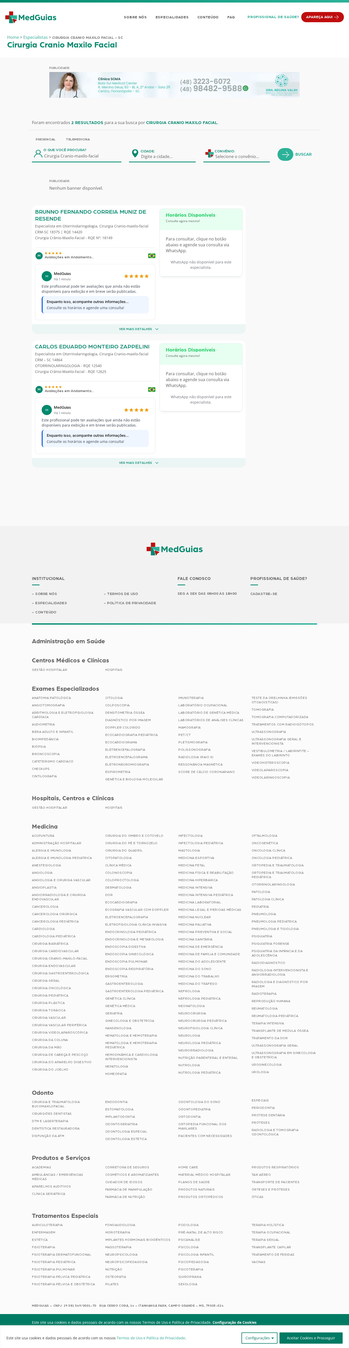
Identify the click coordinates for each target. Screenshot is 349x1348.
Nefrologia (189, 991)
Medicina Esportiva (196, 857)
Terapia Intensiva (268, 1023)
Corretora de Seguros (127, 1167)
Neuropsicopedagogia (126, 1262)
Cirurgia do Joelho (50, 1069)
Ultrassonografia (269, 731)
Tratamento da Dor (270, 1038)
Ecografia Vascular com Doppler (137, 909)
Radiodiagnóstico (269, 962)
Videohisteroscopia (270, 762)
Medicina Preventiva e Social (205, 931)
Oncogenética (265, 843)
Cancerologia (45, 906)
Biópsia (39, 746)
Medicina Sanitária (195, 939)
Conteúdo (208, 17)
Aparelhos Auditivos (51, 1186)
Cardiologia (43, 928)
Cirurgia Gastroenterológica (60, 973)
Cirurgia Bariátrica (50, 943)
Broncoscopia (46, 754)
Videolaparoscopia (270, 770)
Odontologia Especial (126, 1131)
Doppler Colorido (123, 727)
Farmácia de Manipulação (129, 1189)
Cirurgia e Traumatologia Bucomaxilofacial (56, 1104)
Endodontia (116, 1101)
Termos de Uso (122, 594)
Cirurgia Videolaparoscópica (60, 1032)
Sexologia (187, 1284)
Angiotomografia (48, 705)
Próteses (261, 1122)
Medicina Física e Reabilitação (206, 872)
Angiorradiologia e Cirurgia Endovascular (59, 897)
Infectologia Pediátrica (200, 843)
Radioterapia (264, 993)
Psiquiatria (262, 936)
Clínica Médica (118, 865)
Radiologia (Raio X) (195, 757)
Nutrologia (189, 1065)
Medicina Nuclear (194, 917)
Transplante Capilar (271, 1247)
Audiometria (43, 724)
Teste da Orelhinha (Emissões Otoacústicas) (279, 700)
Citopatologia (118, 857)
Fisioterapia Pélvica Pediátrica (61, 1276)
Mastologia (189, 850)
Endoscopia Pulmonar (126, 961)
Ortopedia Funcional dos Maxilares (202, 1126)
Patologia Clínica (268, 899)
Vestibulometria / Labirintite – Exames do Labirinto (280, 753)
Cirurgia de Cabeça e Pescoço (60, 1054)
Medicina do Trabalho (198, 976)
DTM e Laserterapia (50, 1121)
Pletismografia (192, 742)
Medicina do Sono (195, 968)
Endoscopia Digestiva (125, 946)
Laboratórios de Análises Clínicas (211, 720)
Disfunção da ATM (48, 1135)
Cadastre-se (263, 594)
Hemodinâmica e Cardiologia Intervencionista (131, 1057)
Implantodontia (120, 1116)
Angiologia (42, 872)
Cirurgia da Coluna (50, 1039)
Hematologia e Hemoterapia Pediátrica (131, 1045)
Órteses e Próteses (271, 1189)
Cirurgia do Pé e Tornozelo (131, 843)
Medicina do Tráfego (197, 983)
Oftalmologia (264, 835)
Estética (40, 1239)
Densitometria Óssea (125, 712)
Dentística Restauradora (56, 1128)
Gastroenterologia (124, 983)
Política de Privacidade (131, 603)
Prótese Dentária (268, 1115)
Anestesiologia (46, 865)
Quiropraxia (190, 1276)
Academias (41, 1167)
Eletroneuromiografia (127, 764)
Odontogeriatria (121, 1124)
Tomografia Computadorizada (280, 717)
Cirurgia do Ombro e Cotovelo (134, 835)
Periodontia (263, 1107)
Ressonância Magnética (200, 764)
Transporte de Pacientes (276, 1182)
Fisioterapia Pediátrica (54, 1262)
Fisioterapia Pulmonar (53, 1269)
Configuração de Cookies (235, 1322)
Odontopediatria (194, 1109)
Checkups (41, 768)
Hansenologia (118, 1028)
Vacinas (259, 1262)
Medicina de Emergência (200, 946)
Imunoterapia (191, 697)
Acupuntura (43, 835)
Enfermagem (43, 1232)
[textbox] (160, 156)
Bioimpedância (45, 739)
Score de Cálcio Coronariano (206, 771)
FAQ (231, 17)
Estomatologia (119, 1109)
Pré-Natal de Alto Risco (200, 1232)
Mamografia (189, 727)
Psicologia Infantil (196, 1254)
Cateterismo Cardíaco (53, 761)
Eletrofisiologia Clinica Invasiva (136, 924)
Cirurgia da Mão (47, 1047)
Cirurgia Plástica (48, 1002)
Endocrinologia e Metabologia (134, 939)
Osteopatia (115, 1276)
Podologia (188, 1224)
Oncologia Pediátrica (272, 857)
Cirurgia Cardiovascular (55, 951)
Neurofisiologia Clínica (200, 1028)
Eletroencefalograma (126, 757)
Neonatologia (191, 1005)
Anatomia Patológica (51, 697)
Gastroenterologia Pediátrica (134, 991)
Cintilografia (44, 776)
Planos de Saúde (194, 1182)
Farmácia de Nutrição (125, 1196)
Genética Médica (120, 1005)
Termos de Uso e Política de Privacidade (151, 1337)
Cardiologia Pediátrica (53, 936)
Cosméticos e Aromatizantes (132, 1174)
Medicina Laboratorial (199, 902)
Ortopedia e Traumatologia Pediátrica (278, 875)
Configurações (258, 1337)
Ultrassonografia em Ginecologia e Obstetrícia (284, 1055)
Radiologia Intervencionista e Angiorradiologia (280, 972)
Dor (109, 894)
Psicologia (188, 1247)
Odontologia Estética (126, 1138)
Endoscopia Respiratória (129, 968)
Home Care (188, 1167)
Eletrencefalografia (125, 749)
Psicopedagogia (193, 1262)
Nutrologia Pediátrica (199, 1072)
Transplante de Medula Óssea (280, 1030)
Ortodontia (189, 1116)
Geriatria (114, 1013)
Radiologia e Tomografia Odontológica (275, 1132)
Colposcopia (117, 705)
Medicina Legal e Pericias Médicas (209, 909)
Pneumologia (264, 914)
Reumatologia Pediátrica (275, 1015)
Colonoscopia (118, 872)
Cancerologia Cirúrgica (54, 914)
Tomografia (263, 709)
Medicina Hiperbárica (198, 880)
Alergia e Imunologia (51, 850)
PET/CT (184, 734)
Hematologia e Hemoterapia (131, 1035)
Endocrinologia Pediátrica (130, 931)
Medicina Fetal (191, 865)
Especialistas (35, 37)
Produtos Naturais (196, 1189)
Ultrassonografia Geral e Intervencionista (276, 741)
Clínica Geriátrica (48, 1193)
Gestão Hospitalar (49, 669)
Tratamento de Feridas (273, 1254)
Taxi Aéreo (261, 1174)
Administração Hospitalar (56, 843)
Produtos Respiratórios (275, 1167)
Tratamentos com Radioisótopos (283, 724)
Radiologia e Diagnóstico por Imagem (280, 984)
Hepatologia (117, 1066)
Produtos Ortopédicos (200, 1196)
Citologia (114, 697)
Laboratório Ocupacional (203, 705)
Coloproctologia (122, 880)
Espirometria (118, 771)
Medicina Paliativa (195, 924)
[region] (174, 1336)
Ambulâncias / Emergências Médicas (57, 1177)
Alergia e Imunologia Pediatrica (62, 857)
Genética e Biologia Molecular (134, 779)
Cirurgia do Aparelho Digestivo (62, 1062)
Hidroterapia (117, 1232)
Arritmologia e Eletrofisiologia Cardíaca (63, 715)
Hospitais (114, 669)
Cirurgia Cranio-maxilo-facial (123, 226)
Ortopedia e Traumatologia (278, 865)
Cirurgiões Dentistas (52, 1113)
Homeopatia (116, 1073)
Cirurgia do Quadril (124, 850)
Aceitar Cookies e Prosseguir (311, 1337)
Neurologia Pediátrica (199, 1043)
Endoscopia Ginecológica (129, 954)
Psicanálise (189, 1239)
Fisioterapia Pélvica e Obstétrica (63, 1284)
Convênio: (225, 151)
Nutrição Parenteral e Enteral (208, 1057)
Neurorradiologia (196, 1050)
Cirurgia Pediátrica (50, 995)
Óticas (258, 1196)
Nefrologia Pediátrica (199, 998)
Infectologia (190, 835)
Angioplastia (44, 887)
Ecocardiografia (121, 902)
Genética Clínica (120, 998)
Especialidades (172, 17)
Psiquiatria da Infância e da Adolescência (277, 953)
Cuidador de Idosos (124, 1182)
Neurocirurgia (192, 1013)
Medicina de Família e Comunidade (209, 954)
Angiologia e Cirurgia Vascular (61, 880)
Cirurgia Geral (46, 980)
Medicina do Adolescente (202, 961)
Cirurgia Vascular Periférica (59, 1025)
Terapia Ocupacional (271, 1232)
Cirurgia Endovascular (54, 965)
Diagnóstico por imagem (128, 720)
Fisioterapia (43, 1247)
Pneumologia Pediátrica (274, 921)
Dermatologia (118, 887)
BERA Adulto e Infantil (53, 731)
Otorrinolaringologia (80, 226)
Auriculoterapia (47, 1224)
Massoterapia (118, 1247)
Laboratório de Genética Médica (208, 712)
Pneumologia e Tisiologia (275, 928)
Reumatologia (265, 1008)
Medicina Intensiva (195, 887)
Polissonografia (194, 749)
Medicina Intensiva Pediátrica (205, 894)
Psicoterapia (190, 1269)
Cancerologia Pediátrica (55, 921)
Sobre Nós (135, 17)
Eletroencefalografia (126, 917)
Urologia (260, 1072)
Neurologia (189, 1035)
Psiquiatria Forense (270, 943)
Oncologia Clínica (268, 850)
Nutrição (113, 1269)
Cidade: (148, 151)
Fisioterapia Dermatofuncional (61, 1254)
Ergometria (116, 976)
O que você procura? (65, 150)
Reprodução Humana (271, 1001)
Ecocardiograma (121, 742)
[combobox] (160, 156)
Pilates (112, 1284)
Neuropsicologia (121, 1254)
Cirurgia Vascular (49, 1017)
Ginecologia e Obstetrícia (129, 1020)
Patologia (261, 891)
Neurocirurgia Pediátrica (202, 1020)
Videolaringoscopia (271, 777)
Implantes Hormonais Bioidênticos (138, 1239)
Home (13, 37)
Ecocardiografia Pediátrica (131, 734)
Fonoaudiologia (120, 1224)
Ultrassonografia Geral (275, 1045)
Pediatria (260, 906)
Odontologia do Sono (199, 1101)
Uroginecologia (267, 1064)
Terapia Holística (268, 1224)
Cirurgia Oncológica (51, 988)
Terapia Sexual (266, 1239)
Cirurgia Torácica (48, 1010)
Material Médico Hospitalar (204, 1174)
